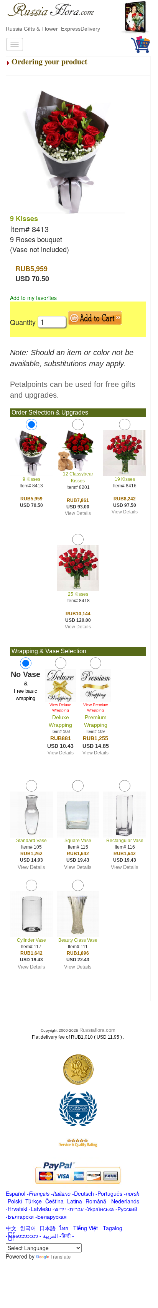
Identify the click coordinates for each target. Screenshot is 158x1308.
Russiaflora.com (97, 1030)
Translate (60, 1256)
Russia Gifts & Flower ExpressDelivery (53, 29)
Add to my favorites (33, 298)
